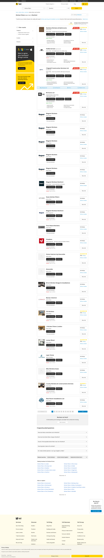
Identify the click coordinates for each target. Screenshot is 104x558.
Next (83, 411)
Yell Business (24, 1)
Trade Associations (20, 536)
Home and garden (51, 542)
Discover (34, 522)
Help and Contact (20, 539)
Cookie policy (80, 532)
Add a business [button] (63, 422)
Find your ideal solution (67, 530)
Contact (63, 540)
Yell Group (80, 522)
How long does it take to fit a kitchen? (46, 446)
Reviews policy (80, 539)
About (63, 544)
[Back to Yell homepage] (19, 4)
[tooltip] (68, 8)
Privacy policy (80, 529)
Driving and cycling (51, 536)
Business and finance (51, 532)
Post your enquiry (64, 4)
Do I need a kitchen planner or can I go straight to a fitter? (51, 450)
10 (72, 411)
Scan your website (66, 534)
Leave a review (19, 532)
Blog (75, 4)
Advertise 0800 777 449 (83, 1)
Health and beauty (51, 539)
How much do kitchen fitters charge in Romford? (49, 437)
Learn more (21, 83)
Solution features (66, 537)
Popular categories (50, 4)
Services (18, 522)
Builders (33, 525)
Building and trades (51, 529)
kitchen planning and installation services (50, 19)
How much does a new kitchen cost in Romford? (48, 432)
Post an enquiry (19, 529)
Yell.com (17, 1)
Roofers (33, 532)
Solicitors (33, 544)
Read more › (85, 19)
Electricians (33, 536)
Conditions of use (81, 536)
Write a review (83, 31)
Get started (22, 68)
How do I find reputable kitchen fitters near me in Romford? (51, 441)
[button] (44, 8)
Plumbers (33, 529)
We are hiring (19, 542)
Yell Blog (49, 522)
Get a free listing (73, 1)
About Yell (79, 525)
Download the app (64, 1)
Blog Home (49, 525)
